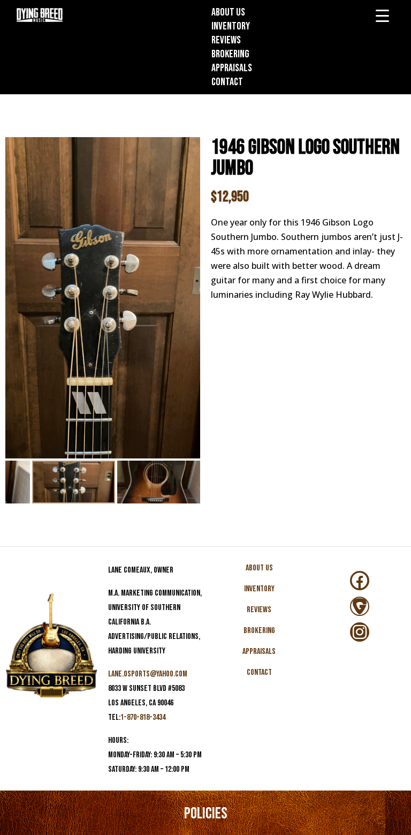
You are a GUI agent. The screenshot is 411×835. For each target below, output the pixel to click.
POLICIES (205, 813)
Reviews (226, 40)
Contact (227, 82)
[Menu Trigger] (383, 16)
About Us (228, 12)
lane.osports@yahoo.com (147, 674)
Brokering (230, 54)
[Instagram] (359, 632)
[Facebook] (359, 580)
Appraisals (231, 68)
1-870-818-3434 (142, 717)
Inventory (230, 26)
